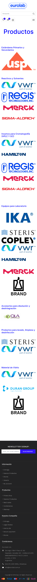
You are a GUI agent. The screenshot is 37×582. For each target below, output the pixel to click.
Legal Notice (8, 525)
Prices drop (8, 495)
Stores (5, 477)
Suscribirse (28, 451)
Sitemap (6, 509)
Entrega (6, 470)
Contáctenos (8, 506)
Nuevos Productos (10, 473)
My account (7, 484)
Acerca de (7, 528)
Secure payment (9, 532)
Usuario (6, 480)
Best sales (7, 502)
